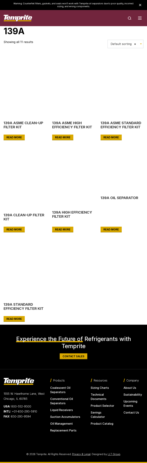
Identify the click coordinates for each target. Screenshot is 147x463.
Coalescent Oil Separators (60, 390)
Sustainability (133, 394)
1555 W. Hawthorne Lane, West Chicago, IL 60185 (24, 396)
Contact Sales (73, 356)
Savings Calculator (98, 415)
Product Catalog (102, 423)
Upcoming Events (130, 403)
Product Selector (102, 405)
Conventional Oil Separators (61, 401)
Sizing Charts (100, 388)
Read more (14, 137)
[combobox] (125, 44)
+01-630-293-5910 (20, 411)
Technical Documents (98, 397)
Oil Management (61, 423)
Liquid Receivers (61, 410)
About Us (130, 388)
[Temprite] (18, 18)
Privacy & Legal (81, 454)
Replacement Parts (63, 430)
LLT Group (114, 454)
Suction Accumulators (65, 417)
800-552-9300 (17, 406)
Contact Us (131, 412)
